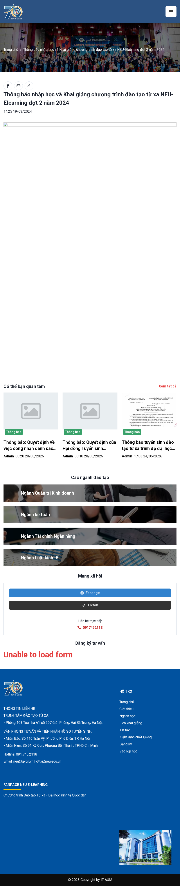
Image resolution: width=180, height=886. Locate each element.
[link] (29, 85)
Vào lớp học (128, 751)
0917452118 (93, 628)
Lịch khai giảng (130, 723)
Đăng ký (125, 744)
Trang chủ (11, 50)
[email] (18, 85)
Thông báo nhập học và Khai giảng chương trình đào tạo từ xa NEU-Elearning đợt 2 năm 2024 (93, 50)
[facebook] (8, 85)
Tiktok (92, 605)
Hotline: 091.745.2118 (20, 754)
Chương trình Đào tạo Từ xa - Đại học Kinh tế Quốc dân (45, 795)
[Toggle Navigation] (171, 11)
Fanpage (93, 593)
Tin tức (124, 730)
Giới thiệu (126, 709)
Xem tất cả (167, 386)
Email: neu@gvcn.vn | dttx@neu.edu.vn (32, 761)
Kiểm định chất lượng (135, 737)
